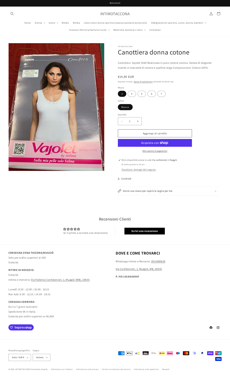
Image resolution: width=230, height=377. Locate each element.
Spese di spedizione (143, 81)
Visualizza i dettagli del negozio (139, 169)
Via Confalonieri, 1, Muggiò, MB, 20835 (139, 269)
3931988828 (158, 261)
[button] (12, 13)
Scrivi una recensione (144, 231)
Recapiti (166, 369)
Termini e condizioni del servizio (116, 369)
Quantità (122, 114)
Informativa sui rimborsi (62, 369)
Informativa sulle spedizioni (146, 369)
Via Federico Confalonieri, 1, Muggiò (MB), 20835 (60, 280)
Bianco (125, 107)
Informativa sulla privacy (87, 369)
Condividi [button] (126, 178)
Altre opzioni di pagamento (154, 151)
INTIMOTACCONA (22, 369)
